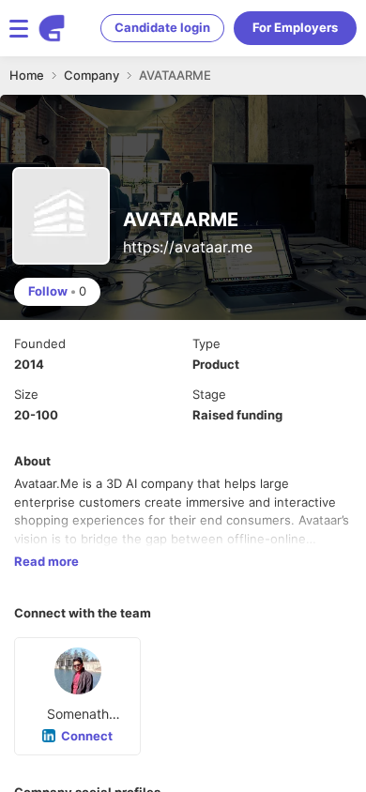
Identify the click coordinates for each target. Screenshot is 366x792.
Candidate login (162, 27)
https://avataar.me (187, 246)
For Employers (295, 27)
